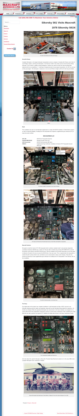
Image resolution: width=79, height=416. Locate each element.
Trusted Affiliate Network (9, 44)
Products (17, 13)
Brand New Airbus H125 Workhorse (65, 413)
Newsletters (60, 13)
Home (7, 13)
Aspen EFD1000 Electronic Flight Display (33, 413)
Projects (5, 33)
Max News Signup (9, 55)
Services (28, 13)
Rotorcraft (34, 403)
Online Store (71, 13)
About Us (49, 13)
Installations (39, 13)
